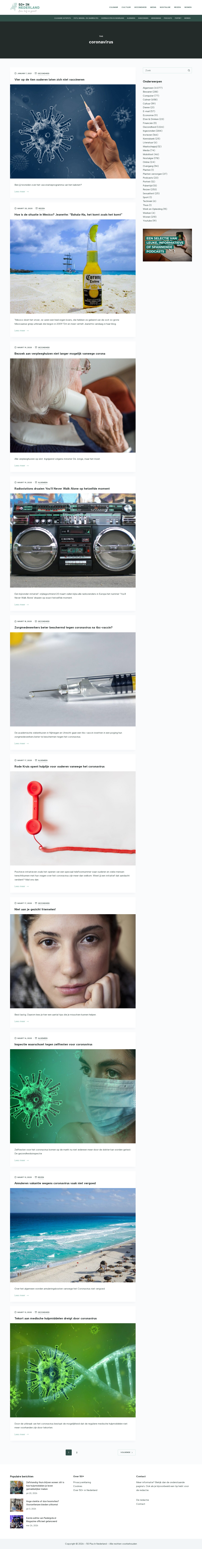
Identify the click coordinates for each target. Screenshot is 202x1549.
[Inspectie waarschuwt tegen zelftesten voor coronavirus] (72, 1096)
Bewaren (147, 91)
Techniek (147, 201)
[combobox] (164, 70)
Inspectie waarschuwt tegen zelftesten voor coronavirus (53, 1044)
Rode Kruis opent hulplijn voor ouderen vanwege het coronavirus (59, 766)
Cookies (77, 1486)
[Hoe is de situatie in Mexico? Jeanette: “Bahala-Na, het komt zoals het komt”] (72, 266)
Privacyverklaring (82, 1482)
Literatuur (148, 142)
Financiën (148, 123)
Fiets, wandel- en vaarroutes (86, 18)
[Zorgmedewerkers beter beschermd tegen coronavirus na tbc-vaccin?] (72, 679)
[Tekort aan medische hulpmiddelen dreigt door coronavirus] (72, 1370)
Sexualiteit (148, 193)
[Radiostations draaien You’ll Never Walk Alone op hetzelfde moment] (72, 540)
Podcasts (168, 18)
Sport (146, 197)
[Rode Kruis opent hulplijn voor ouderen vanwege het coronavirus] (72, 818)
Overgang (148, 166)
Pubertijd (147, 185)
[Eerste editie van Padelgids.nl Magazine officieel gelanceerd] (16, 1521)
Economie (148, 115)
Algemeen (131, 18)
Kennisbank (156, 18)
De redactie (142, 1500)
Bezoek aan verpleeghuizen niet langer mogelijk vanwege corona (59, 353)
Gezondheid (140, 7)
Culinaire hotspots (62, 18)
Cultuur (126, 7)
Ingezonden (143, 18)
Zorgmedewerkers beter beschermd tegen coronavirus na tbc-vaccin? (63, 627)
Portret (178, 18)
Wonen (188, 7)
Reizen (177, 7)
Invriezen (147, 134)
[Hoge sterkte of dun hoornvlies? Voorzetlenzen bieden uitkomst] (16, 1505)
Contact (140, 1504)
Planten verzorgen (152, 173)
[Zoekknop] (189, 70)
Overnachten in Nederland (112, 18)
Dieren (146, 107)
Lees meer (19, 191)
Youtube (147, 220)
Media (153, 7)
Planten (147, 169)
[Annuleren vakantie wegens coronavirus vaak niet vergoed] (72, 1235)
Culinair (113, 7)
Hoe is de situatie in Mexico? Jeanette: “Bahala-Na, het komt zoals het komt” (68, 214)
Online (146, 162)
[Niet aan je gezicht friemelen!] (72, 961)
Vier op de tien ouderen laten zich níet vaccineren (49, 79)
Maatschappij (150, 146)
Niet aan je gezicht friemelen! (35, 909)
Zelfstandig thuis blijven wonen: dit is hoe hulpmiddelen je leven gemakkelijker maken (45, 1485)
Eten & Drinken (151, 119)
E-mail (146, 111)
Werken (187, 18)
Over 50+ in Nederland (85, 1490)
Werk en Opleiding (153, 209)
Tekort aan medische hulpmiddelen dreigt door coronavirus (55, 1318)
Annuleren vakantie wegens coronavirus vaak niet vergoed (55, 1183)
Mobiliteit (148, 154)
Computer (148, 95)
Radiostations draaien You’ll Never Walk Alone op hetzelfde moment (62, 488)
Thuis (145, 205)
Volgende (125, 1452)
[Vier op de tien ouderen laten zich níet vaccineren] (72, 131)
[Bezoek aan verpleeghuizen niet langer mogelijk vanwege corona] (72, 405)
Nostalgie (165, 7)
